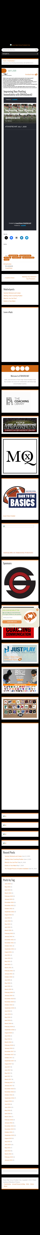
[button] (12, 613)
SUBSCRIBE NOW (12, 622)
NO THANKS (12, 625)
